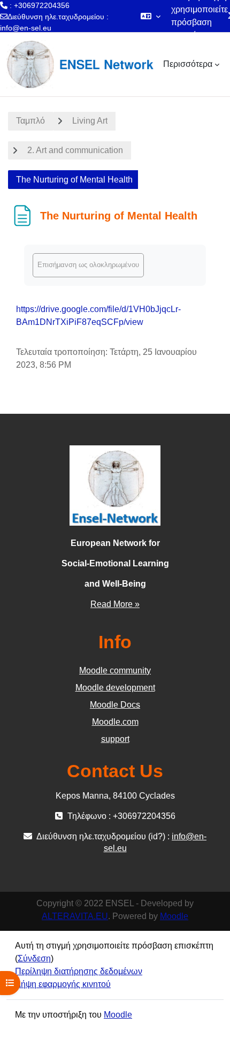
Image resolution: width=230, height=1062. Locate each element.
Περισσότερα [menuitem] (187, 64)
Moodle (174, 916)
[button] (150, 16)
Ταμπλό (30, 120)
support (115, 739)
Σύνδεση (34, 958)
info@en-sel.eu (25, 28)
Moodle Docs (115, 704)
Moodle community (115, 670)
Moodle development (115, 687)
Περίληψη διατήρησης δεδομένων (78, 971)
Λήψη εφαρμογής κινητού (63, 984)
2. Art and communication (75, 150)
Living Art (90, 120)
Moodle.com (115, 721)
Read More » (115, 604)
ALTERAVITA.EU (75, 916)
